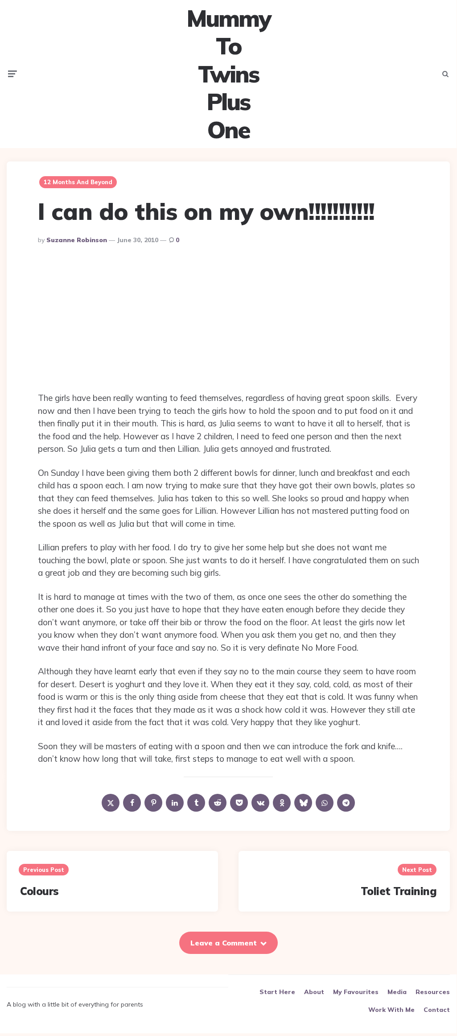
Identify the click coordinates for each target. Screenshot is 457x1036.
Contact (437, 1010)
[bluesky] (303, 803)
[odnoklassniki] (282, 803)
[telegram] (346, 803)
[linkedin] (175, 803)
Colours (39, 891)
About (314, 992)
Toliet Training (399, 891)
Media (397, 992)
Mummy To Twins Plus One (228, 74)
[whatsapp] (324, 803)
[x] (110, 803)
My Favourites (356, 992)
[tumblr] (196, 803)
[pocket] (239, 803)
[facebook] (132, 803)
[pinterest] (153, 803)
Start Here (277, 992)
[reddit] (217, 803)
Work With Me (391, 1010)
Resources (433, 992)
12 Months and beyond (78, 182)
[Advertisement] (228, 320)
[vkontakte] (260, 803)
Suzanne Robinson (76, 240)
